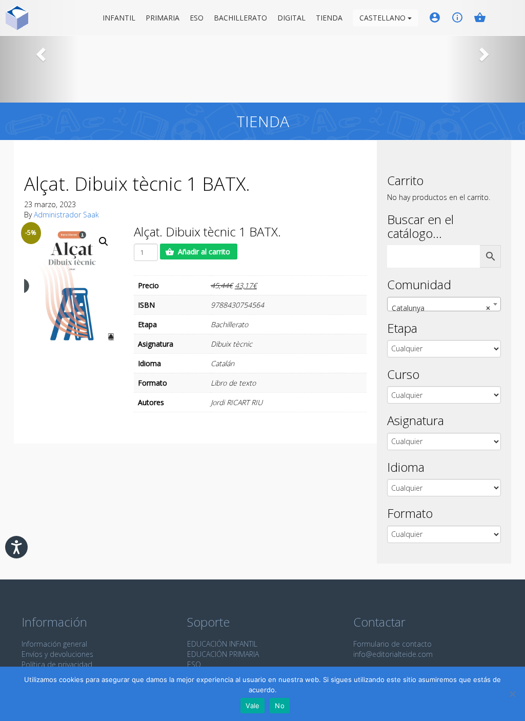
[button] (39, 51)
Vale (252, 706)
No (280, 706)
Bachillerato (240, 18)
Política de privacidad (57, 664)
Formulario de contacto (392, 644)
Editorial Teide (17, 17)
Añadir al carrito (204, 251)
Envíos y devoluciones (57, 654)
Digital (291, 18)
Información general (54, 644)
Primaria (162, 18)
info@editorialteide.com (393, 654)
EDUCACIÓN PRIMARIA (223, 654)
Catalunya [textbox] (441, 308)
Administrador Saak (66, 214)
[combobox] (444, 304)
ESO (197, 18)
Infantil (119, 18)
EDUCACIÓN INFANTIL (222, 644)
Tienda (329, 18)
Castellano (383, 18)
